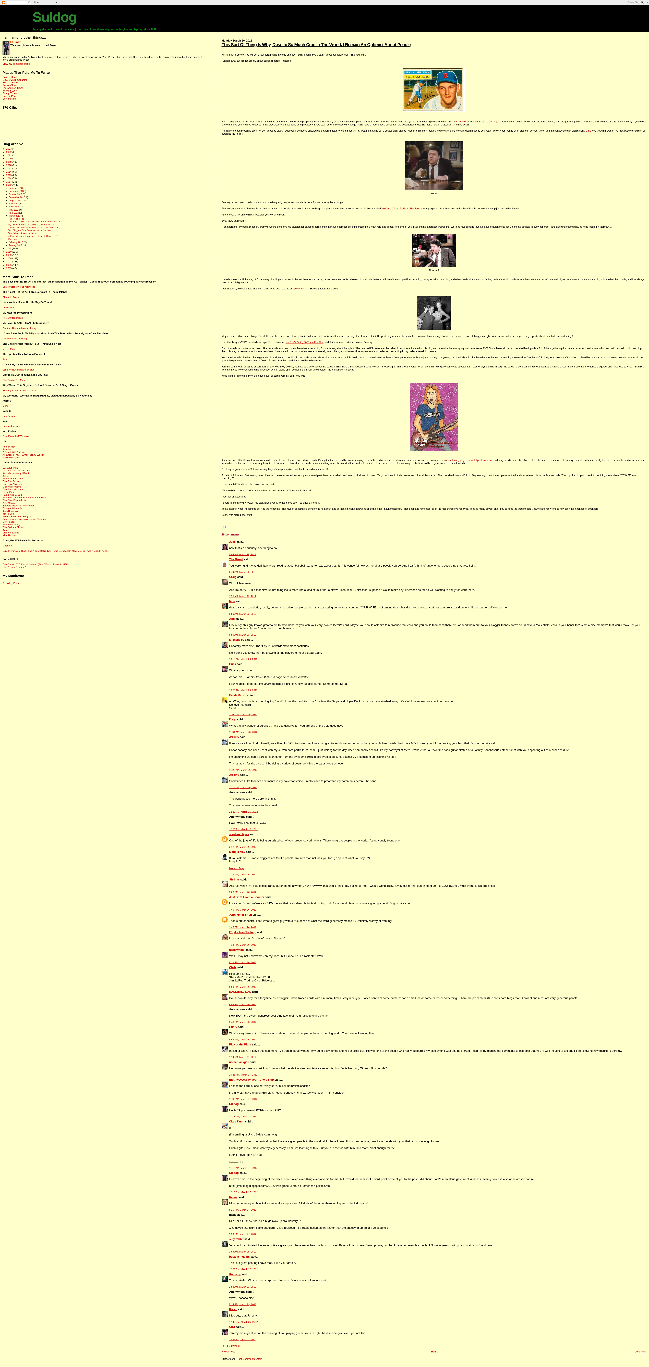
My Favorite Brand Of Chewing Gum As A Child (31, 225)
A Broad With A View (13, 452)
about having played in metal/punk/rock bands (470, 460)
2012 (9, 185)
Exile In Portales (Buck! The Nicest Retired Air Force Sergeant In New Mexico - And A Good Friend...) (56, 551)
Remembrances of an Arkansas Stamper (24, 519)
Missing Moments (12, 486)
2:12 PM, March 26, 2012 (242, 847)
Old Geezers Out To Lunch (17, 470)
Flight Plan (8, 492)
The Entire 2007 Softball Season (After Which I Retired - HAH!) (36, 564)
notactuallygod (239, 1062)
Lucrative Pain (10, 467)
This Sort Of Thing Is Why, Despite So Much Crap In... (35, 222)
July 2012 (14, 203)
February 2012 (16, 242)
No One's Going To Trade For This (304, 342)
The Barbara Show (13, 527)
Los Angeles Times (13, 88)
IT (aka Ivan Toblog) (242, 932)
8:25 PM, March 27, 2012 (242, 1210)
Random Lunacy (11, 524)
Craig (232, 577)
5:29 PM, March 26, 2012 (242, 962)
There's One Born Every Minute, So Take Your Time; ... (35, 227)
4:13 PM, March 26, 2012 (242, 945)
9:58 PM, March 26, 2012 (242, 1039)
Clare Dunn (236, 1121)
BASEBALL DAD (240, 991)
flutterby (235, 1274)
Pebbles (7, 449)
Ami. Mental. (9, 503)
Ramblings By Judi (12, 494)
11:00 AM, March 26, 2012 (243, 714)
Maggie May (237, 851)
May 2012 (14, 210)
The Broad (236, 559)
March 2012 (15, 216)
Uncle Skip (8, 307)
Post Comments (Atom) (250, 1358)
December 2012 (17, 188)
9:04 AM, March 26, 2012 (242, 554)
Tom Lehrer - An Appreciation (22, 233)
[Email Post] (224, 527)
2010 (9, 251)
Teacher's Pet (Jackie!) (15, 338)
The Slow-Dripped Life (14, 500)
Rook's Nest (9, 416)
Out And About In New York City (19, 328)
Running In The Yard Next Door (19, 390)
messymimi (237, 949)
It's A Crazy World (12, 511)
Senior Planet (10, 98)
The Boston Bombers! (14, 567)
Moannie (7, 545)
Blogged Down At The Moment (19, 505)
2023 (9, 148)
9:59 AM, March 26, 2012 (242, 596)
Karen (233, 1309)
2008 (9, 258)
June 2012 (14, 206)
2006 (9, 265)
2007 (9, 261)
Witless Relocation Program (17, 516)
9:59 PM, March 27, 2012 (242, 1234)
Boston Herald (10, 77)
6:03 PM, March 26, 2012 (242, 987)
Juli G (6, 476)
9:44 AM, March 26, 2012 (242, 572)
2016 (9, 171)
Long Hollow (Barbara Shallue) (19, 369)
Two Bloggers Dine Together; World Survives (30, 230)
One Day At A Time (12, 484)
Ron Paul (12, 239)
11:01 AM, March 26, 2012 (243, 732)
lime (232, 601)
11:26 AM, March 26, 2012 (243, 770)
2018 (9, 165)
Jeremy (234, 737)
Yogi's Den (8, 513)
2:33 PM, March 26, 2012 (242, 874)
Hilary (233, 1027)
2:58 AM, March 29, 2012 (242, 1287)
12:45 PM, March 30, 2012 (243, 1322)
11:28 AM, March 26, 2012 (243, 787)
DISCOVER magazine (15, 80)
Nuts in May (236, 868)
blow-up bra (301, 288)
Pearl (5, 359)
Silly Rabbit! (9, 521)
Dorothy (493, 121)
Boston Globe (10, 82)
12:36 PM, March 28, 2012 (243, 1269)
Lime (588, 130)
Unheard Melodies (12, 426)
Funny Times (10, 93)
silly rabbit (236, 1239)
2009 (9, 255)
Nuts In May (9, 446)
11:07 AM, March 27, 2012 (243, 1099)
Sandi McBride (239, 695)
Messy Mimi (9, 349)
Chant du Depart (11, 297)
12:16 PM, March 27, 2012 (243, 1192)
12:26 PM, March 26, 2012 (243, 812)
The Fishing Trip (16, 219)
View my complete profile (16, 63)
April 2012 (14, 213)
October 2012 (16, 194)
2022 (9, 152)
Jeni (232, 618)
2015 (9, 175)
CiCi (232, 1326)
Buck (232, 664)
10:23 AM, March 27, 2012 (243, 1075)
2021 (9, 155)
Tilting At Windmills (12, 508)
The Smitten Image (13, 317)
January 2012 (16, 245)
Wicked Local (10, 90)
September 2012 (17, 197)
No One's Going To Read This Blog (400, 208)
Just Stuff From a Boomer (246, 897)
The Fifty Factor (11, 481)
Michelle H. (236, 639)
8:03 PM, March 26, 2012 (242, 1004)
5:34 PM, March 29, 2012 (242, 1304)
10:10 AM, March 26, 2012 (243, 659)
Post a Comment (230, 1346)
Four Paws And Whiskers (16, 436)
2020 (9, 158)
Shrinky (234, 879)
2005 (9, 268)
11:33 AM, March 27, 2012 (243, 1116)
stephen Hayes (239, 834)
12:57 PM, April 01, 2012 (242, 1339)
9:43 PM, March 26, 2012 (242, 1022)
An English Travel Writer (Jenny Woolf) (23, 454)
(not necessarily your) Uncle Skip (251, 1079)
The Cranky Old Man (14, 380)
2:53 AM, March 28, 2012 (242, 1251)
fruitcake (461, 121)
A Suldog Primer (11, 583)
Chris (232, 967)
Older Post (640, 1351)
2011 (9, 248)
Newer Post (228, 1351)
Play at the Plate (240, 1044)
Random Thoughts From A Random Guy (24, 497)
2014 (9, 178)
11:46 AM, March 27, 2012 (243, 1168)
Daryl (232, 719)
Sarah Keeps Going (13, 478)
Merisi (6, 405)
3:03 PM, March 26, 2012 (242, 892)
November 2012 (17, 191)
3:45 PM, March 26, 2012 (242, 927)
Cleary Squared (11, 532)
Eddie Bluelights (11, 457)
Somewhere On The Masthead (19, 286)
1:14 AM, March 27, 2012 (242, 1057)
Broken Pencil (10, 96)
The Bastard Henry (13, 489)
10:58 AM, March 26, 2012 (243, 690)
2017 (9, 168)
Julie (232, 541)
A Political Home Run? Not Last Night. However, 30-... (34, 236)
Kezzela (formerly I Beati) (16, 473)
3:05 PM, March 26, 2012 (242, 910)
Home (434, 1351)
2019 (9, 162)
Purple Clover (10, 85)
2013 (9, 181)
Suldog (54, 17)
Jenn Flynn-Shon (240, 914)
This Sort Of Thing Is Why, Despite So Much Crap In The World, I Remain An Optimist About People (316, 44)
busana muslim (239, 1256)
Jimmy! (6, 530)
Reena (233, 1197)
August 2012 (15, 200)
